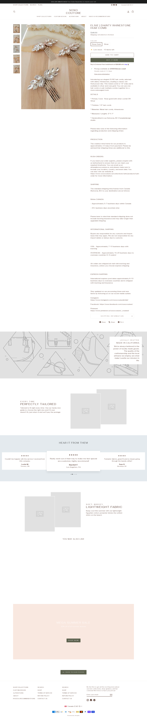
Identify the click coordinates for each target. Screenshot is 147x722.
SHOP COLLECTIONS (20, 5)
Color (94, 41)
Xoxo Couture (73, 12)
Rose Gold (96, 44)
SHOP (40, 690)
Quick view (27, 585)
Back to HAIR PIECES (74, 672)
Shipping (94, 35)
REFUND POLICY (44, 696)
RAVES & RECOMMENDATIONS (99, 16)
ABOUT (83, 16)
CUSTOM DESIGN (60, 16)
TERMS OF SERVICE (45, 693)
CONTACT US (42, 698)
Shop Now (73, 640)
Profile (40, 5)
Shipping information (112, 316)
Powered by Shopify (73, 715)
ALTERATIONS (74, 16)
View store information (102, 74)
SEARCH (33, 5)
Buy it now (112, 60)
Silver (106, 44)
